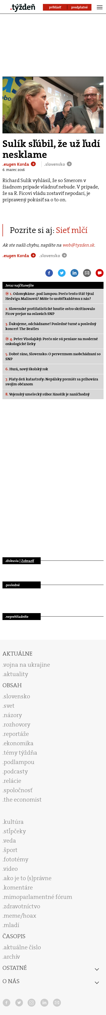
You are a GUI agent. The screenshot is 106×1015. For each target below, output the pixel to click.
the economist (23, 800)
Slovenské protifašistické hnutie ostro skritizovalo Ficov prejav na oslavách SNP (50, 311)
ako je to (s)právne (28, 878)
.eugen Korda (16, 164)
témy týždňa (20, 753)
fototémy (16, 859)
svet (9, 706)
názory (13, 715)
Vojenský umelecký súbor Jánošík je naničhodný (47, 394)
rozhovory (17, 724)
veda (9, 841)
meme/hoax (20, 916)
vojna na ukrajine (26, 665)
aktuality (16, 674)
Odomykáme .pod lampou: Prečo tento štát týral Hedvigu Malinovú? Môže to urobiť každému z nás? (49, 296)
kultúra (14, 822)
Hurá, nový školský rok (26, 369)
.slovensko (55, 164)
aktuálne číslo (22, 947)
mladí (11, 925)
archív (12, 957)
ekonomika (19, 743)
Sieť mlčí (72, 230)
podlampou (19, 762)
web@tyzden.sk (78, 245)
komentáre (18, 887)
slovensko (17, 696)
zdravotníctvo (22, 906)
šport (11, 850)
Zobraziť (27, 561)
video (10, 869)
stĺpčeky (15, 831)
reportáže (16, 734)
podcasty (16, 771)
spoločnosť (18, 790)
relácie (12, 781)
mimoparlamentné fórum (38, 897)
